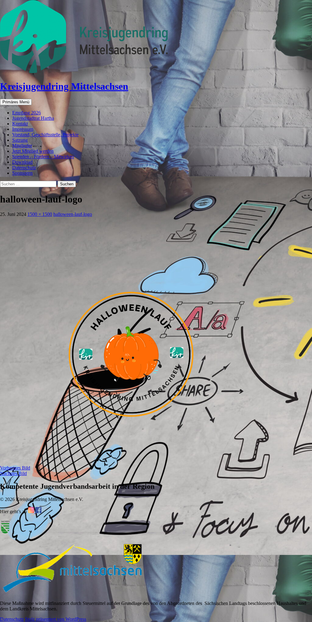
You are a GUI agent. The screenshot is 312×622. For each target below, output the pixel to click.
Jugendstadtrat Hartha (33, 118)
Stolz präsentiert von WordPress (55, 619)
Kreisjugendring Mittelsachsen (64, 86)
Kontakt (20, 123)
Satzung (20, 140)
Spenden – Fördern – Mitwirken (43, 156)
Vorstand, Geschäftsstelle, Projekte (45, 134)
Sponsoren (22, 173)
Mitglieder (22, 145)
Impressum (22, 129)
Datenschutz (24, 167)
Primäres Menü (15, 102)
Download (22, 162)
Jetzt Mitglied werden (33, 151)
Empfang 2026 (26, 112)
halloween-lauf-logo (72, 214)
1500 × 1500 (39, 214)
